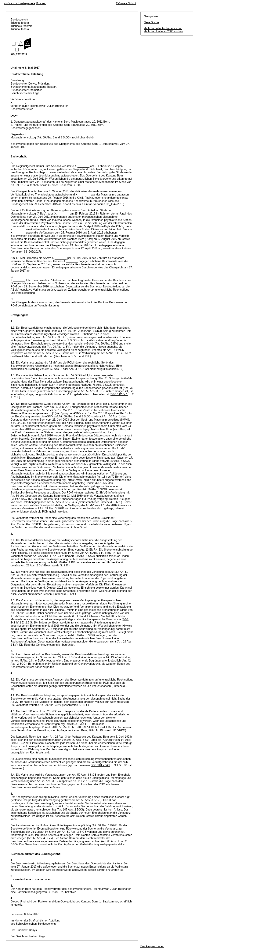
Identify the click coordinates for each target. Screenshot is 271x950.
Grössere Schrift (126, 3)
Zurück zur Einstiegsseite (19, 3)
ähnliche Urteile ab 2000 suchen (163, 31)
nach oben (157, 946)
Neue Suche (151, 22)
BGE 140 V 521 (100, 765)
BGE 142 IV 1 (119, 394)
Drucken (41, 3)
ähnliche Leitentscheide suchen (163, 28)
